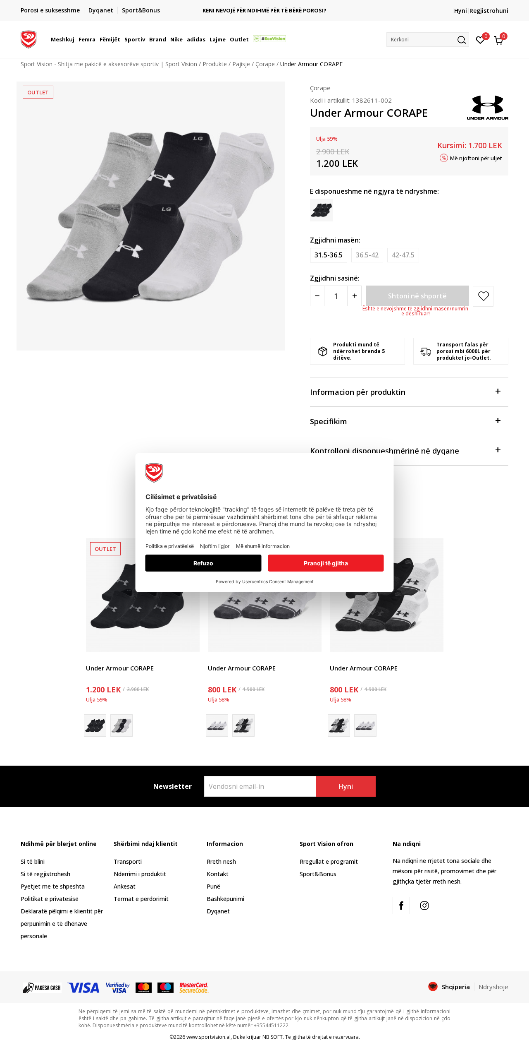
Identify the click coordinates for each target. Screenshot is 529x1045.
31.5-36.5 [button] (329, 254)
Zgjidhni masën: (335, 240)
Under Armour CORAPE (120, 668)
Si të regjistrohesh (45, 874)
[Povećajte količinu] (354, 296)
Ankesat (125, 886)
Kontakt (218, 874)
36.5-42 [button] (367, 254)
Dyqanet (218, 911)
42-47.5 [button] (403, 254)
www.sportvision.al (208, 1036)
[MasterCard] (144, 987)
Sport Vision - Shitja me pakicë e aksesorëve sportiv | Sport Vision (109, 64)
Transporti (128, 861)
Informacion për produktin (357, 392)
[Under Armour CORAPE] (143, 595)
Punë (213, 886)
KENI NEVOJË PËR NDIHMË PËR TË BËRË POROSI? (264, 10)
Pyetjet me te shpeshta (53, 886)
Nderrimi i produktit (140, 874)
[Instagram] (424, 905)
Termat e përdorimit (141, 899)
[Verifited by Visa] (118, 987)
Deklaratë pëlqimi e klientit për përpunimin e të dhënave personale (62, 923)
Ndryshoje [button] (493, 987)
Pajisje (241, 64)
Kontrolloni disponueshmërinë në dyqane (384, 451)
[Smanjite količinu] (317, 296)
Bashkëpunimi (225, 899)
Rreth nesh (221, 861)
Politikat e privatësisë (50, 899)
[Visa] (83, 987)
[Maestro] (165, 987)
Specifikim (328, 421)
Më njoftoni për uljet (476, 157)
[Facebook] (401, 905)
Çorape (265, 64)
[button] (75, 39)
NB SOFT (272, 1036)
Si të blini (33, 861)
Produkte (215, 64)
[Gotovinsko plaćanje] (42, 987)
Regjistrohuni (488, 10)
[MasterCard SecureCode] (193, 987)
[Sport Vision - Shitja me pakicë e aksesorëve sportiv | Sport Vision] (28, 38)
